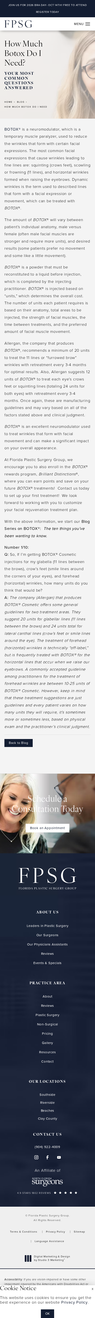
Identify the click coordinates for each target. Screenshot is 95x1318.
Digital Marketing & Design (52, 1258)
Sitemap (79, 1232)
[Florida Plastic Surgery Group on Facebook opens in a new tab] (47, 1157)
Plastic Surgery (47, 1015)
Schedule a (47, 804)
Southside (47, 1094)
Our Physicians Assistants (47, 944)
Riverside (47, 1102)
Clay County (47, 1118)
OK (47, 1313)
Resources (47, 1052)
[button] (88, 24)
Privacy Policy (55, 1232)
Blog (21, 102)
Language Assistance (49, 1241)
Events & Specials (47, 963)
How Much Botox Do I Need (25, 106)
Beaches (47, 1110)
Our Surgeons (47, 935)
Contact (47, 1061)
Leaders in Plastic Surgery (47, 925)
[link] (47, 1147)
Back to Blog (18, 743)
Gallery (47, 1042)
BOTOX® (12, 129)
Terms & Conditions (23, 1232)
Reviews (47, 953)
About (47, 996)
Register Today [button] (47, 12)
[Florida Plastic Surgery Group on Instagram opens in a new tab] (36, 1157)
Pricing (47, 1033)
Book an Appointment (47, 828)
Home (8, 102)
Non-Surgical (47, 1024)
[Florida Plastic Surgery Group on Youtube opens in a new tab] (59, 1157)
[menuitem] (36, 1157)
